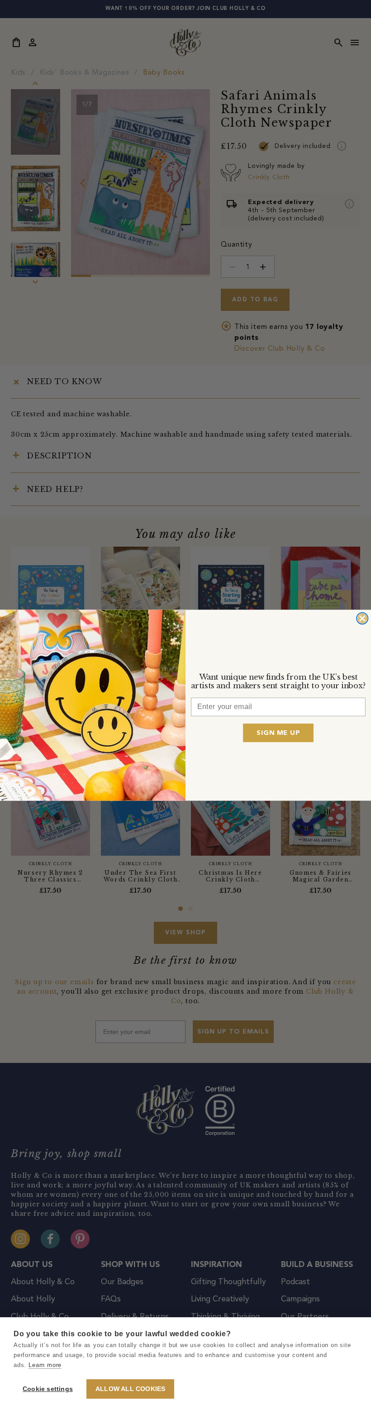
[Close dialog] (362, 618)
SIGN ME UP (278, 732)
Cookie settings (48, 1389)
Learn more (45, 1365)
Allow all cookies (130, 1389)
